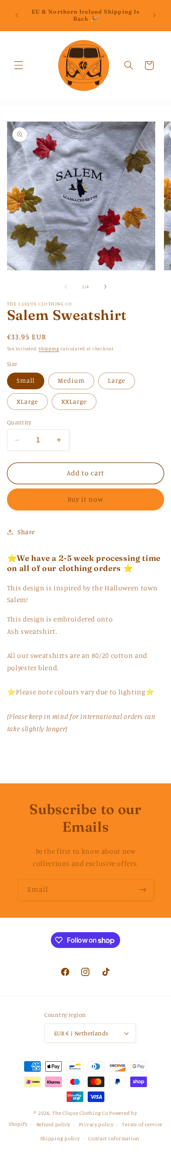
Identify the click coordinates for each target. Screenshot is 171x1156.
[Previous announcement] (16, 15)
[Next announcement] (154, 15)
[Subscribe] (143, 890)
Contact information (113, 1138)
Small (26, 380)
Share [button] (26, 531)
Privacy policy (96, 1124)
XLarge (27, 401)
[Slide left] (65, 286)
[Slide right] (105, 286)
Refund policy (53, 1124)
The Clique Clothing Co (80, 1113)
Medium (71, 380)
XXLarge (74, 401)
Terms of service (142, 1124)
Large (116, 380)
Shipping (49, 348)
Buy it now (86, 499)
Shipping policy (60, 1138)
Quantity (19, 422)
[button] (18, 65)
